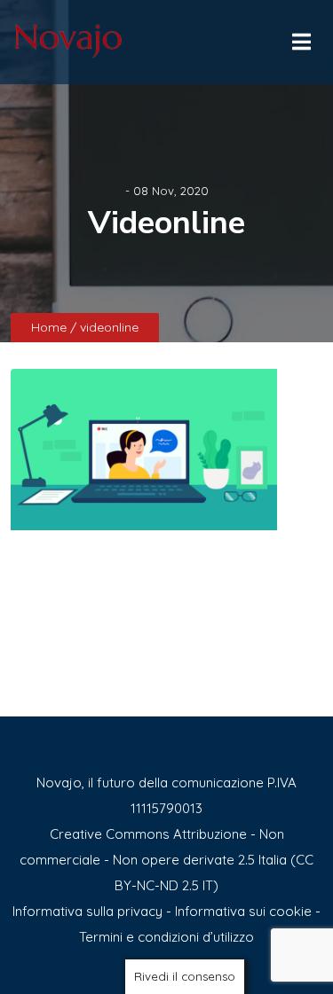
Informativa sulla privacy (87, 911)
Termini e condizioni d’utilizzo (166, 936)
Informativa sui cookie (243, 911)
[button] (300, 37)
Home (50, 327)
